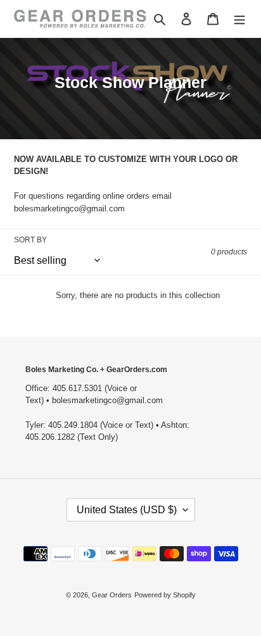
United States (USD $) (127, 509)
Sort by (30, 239)
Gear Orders (112, 595)
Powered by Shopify (165, 595)
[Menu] (239, 19)
